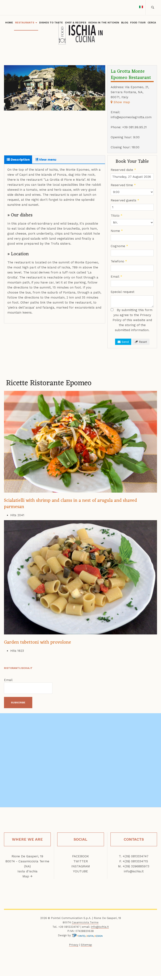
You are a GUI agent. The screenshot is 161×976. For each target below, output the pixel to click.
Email (116, 276)
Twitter (80, 861)
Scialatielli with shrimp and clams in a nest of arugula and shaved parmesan (70, 504)
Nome (117, 231)
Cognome (119, 246)
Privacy (73, 944)
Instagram (80, 866)
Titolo (116, 215)
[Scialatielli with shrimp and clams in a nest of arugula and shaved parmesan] (80, 441)
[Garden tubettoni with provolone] (80, 577)
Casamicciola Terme (85, 922)
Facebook (80, 856)
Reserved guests (125, 200)
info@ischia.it (134, 871)
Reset (142, 341)
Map (26, 876)
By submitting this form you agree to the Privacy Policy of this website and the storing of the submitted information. (133, 320)
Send (125, 341)
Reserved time (123, 185)
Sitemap (86, 944)
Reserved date (123, 170)
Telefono (119, 261)
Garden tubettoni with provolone (37, 642)
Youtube (80, 871)
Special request (122, 292)
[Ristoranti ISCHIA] (80, 33)
